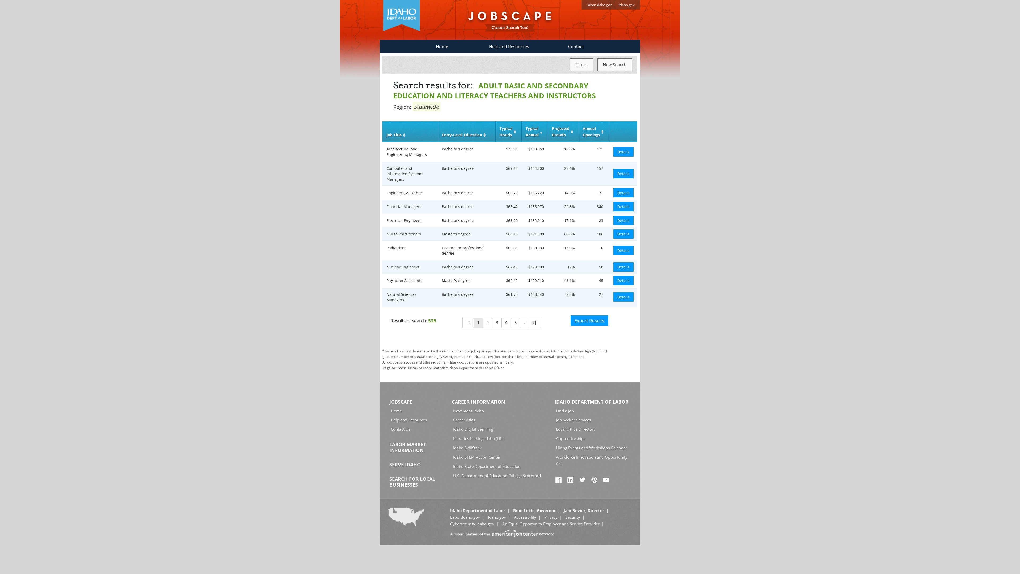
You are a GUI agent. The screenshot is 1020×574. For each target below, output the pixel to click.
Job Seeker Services (573, 420)
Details (623, 151)
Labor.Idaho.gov (465, 517)
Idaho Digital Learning (473, 429)
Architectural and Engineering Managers (406, 151)
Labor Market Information (407, 447)
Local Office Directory (576, 429)
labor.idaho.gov (599, 4)
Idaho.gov (497, 517)
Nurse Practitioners (403, 234)
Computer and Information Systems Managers (404, 174)
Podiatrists (395, 247)
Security (573, 517)
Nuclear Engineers (402, 266)
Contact (576, 46)
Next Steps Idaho (468, 410)
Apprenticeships (570, 438)
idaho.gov (627, 4)
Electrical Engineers (404, 220)
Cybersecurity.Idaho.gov (472, 523)
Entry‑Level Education (462, 134)
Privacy (551, 517)
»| (534, 322)
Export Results (589, 321)
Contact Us (400, 429)
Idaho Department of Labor (591, 402)
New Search (615, 64)
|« (468, 322)
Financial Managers (403, 206)
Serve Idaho (405, 464)
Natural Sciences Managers (401, 297)
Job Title (394, 134)
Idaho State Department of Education (487, 466)
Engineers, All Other (404, 192)
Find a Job (565, 410)
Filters (581, 64)
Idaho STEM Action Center (476, 457)
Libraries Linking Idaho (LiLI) (478, 438)
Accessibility (525, 517)
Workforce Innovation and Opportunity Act (591, 460)
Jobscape (400, 402)
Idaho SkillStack (467, 447)
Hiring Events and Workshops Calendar (591, 447)
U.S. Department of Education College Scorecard (497, 475)
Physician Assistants (404, 280)
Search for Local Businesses (412, 482)
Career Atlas (464, 420)
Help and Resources (509, 46)
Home (442, 46)
